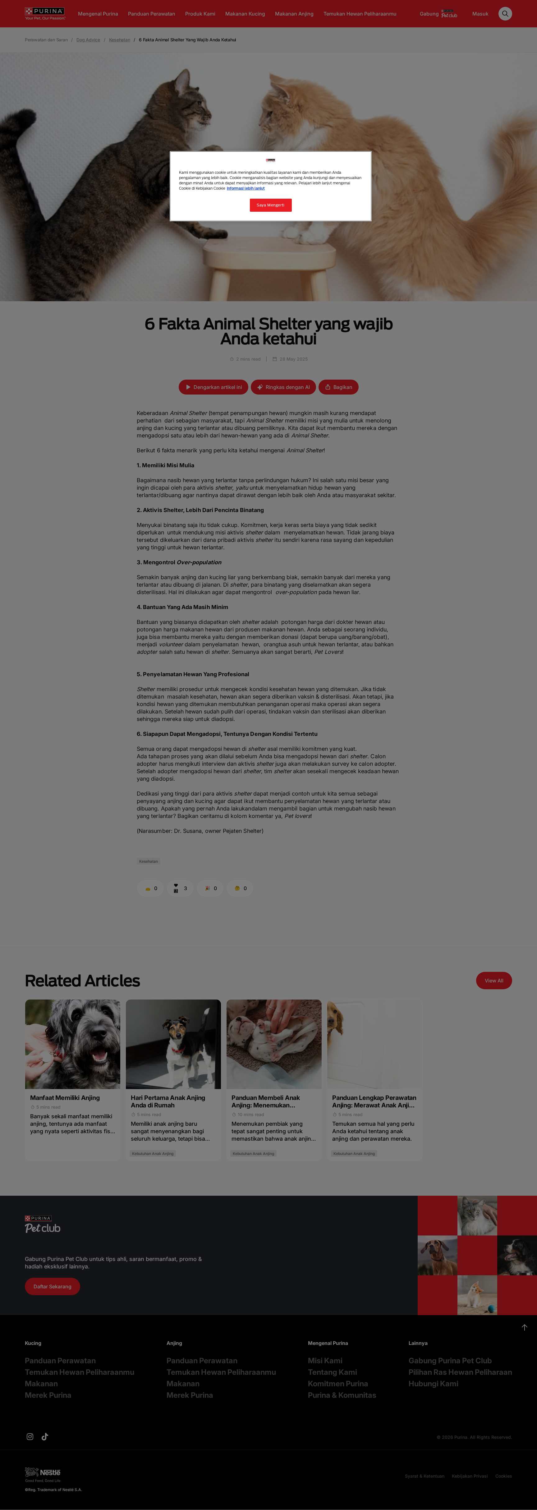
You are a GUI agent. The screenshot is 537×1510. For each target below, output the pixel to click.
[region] (271, 186)
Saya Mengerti (270, 205)
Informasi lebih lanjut (246, 188)
